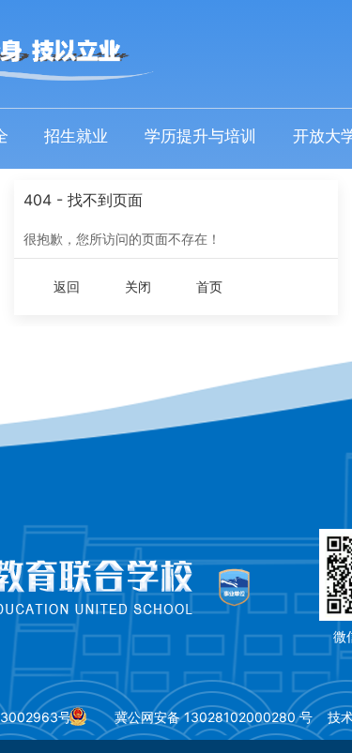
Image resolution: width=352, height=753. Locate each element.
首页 (209, 286)
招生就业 (76, 136)
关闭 (138, 286)
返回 (67, 286)
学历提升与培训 (200, 136)
